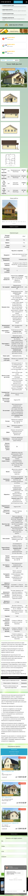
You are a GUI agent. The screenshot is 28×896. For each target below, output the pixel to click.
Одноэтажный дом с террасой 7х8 (10, 823)
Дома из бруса (10, 60)
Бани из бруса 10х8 (14, 754)
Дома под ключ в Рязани (16, 25)
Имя (2, 841)
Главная (3, 60)
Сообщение (3, 856)
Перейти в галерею (14, 226)
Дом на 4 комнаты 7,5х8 (8, 771)
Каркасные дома (14, 749)
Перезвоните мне (18, 1)
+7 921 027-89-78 (6, 2)
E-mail (2, 851)
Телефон (3, 846)
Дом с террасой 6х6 (6, 797)
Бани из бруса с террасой (14, 751)
